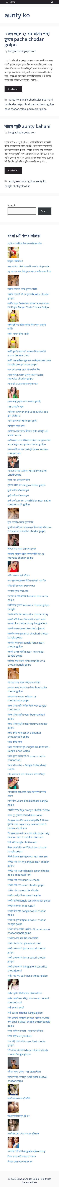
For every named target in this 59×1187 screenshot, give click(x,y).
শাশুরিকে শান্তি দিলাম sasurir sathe (24, 895)
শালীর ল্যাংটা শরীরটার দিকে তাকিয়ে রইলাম (25, 993)
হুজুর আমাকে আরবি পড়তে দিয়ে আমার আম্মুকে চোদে (28, 266)
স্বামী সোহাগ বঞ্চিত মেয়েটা (18, 333)
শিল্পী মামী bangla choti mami (22, 842)
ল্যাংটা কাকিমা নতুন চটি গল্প (18, 1116)
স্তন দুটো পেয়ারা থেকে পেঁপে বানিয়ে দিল (24, 369)
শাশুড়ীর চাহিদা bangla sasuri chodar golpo (29, 900)
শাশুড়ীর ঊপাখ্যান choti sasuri (21, 905)
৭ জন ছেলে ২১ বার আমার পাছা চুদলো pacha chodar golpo (27, 39)
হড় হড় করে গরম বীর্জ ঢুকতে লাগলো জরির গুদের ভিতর (29, 271)
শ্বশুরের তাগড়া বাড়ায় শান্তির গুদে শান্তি (24, 682)
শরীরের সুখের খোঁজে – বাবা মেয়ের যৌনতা (24, 1071)
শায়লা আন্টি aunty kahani (27, 126)
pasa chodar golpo (15, 109)
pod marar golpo (37, 109)
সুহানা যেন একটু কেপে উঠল (19, 480)
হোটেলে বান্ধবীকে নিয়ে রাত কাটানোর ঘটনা (25, 243)
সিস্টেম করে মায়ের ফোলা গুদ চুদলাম (22, 548)
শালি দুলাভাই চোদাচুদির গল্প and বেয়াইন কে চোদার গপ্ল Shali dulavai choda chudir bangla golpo (29, 1021)
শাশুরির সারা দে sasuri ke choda (23, 890)
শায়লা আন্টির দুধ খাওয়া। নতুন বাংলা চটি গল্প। (26, 1031)
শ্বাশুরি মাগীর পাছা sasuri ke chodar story (28, 614)
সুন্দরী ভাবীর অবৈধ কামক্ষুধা (18, 490)
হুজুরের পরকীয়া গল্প (15, 261)
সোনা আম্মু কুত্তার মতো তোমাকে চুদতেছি (24, 401)
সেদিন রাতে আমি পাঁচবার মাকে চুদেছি (22, 420)
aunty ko (14, 99)
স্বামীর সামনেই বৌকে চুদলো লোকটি (22, 289)
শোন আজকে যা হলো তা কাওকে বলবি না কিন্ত (26, 774)
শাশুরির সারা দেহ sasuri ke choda (23, 880)
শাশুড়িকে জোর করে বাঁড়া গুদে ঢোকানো (23, 938)
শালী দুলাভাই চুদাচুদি (16, 1007)
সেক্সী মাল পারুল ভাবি (16, 426)
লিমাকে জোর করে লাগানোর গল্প (20, 1161)
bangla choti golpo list (17, 186)
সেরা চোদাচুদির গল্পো (15, 406)
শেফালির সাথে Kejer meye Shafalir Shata (29, 810)
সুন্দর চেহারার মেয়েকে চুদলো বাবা (20, 522)
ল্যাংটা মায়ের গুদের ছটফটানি (19, 1098)
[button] (51, 2)
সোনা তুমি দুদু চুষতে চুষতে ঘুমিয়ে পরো (23, 383)
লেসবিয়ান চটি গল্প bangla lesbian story (26, 1151)
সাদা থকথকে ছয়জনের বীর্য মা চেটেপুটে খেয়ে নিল (27, 580)
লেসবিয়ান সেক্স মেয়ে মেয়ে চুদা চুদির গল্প (23, 1133)
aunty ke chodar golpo (22, 181)
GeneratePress (29, 1182)
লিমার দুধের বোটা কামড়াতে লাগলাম (22, 1156)
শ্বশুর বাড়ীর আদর (15, 742)
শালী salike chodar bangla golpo (25, 1012)
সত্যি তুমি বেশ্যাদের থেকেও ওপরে (21, 585)
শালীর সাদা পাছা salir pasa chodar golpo (28, 975)
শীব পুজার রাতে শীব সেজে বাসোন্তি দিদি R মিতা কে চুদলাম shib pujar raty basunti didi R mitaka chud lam (28, 824)
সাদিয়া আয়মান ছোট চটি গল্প (18, 575)
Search (12, 205)
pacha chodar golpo (42, 104)
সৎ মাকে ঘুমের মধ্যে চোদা (18, 591)
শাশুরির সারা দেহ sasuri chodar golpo (26, 885)
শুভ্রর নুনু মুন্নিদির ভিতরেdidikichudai (25, 815)
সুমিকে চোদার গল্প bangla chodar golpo (27, 485)
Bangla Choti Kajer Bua (33, 99)
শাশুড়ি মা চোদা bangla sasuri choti (24, 943)
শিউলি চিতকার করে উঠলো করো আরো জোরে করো (28, 856)
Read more (13, 88)
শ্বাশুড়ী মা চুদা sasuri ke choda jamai (26, 628)
